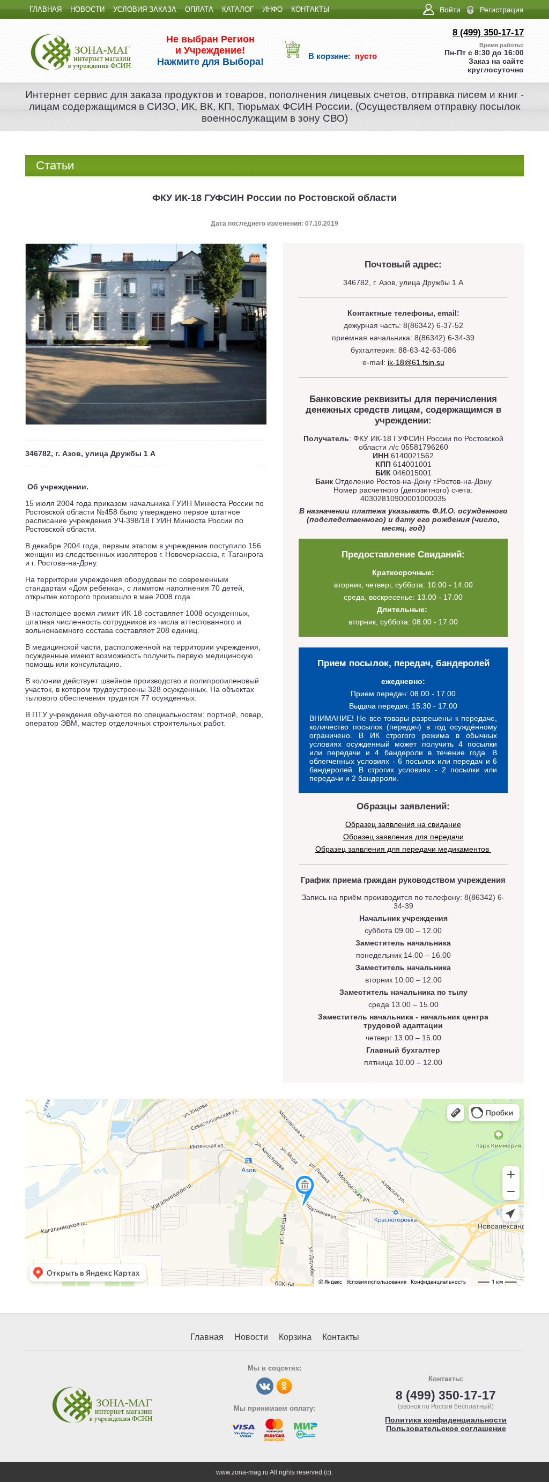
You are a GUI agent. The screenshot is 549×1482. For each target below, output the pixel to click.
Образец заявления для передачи (403, 836)
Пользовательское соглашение (446, 1428)
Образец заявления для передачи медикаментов (403, 849)
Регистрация (502, 9)
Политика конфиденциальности (446, 1420)
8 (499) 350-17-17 (488, 32)
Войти (450, 9)
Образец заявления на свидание (403, 824)
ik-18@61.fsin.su (416, 362)
